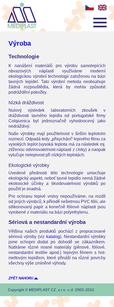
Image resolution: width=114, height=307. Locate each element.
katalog (53, 236)
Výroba (19, 43)
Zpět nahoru (20, 278)
